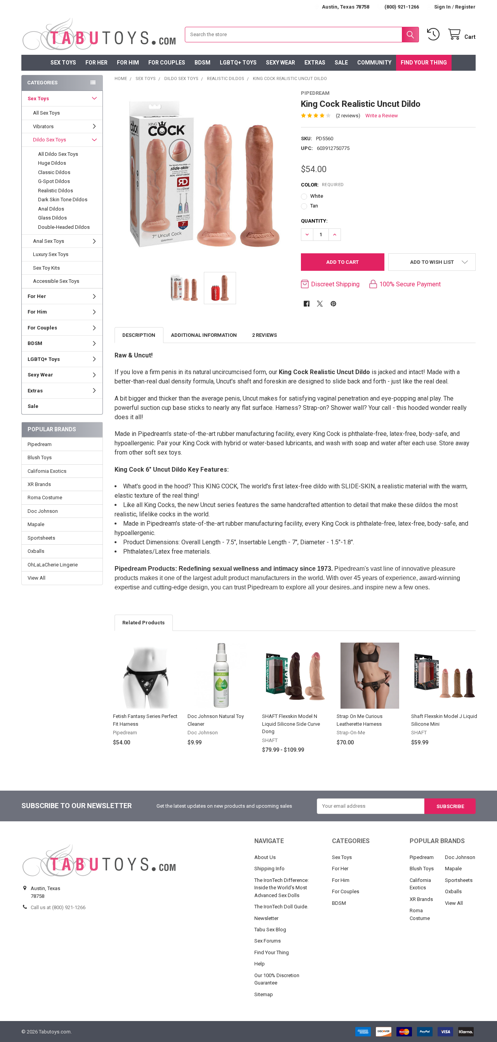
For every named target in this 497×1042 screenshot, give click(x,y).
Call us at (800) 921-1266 (58, 907)
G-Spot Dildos (54, 181)
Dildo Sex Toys (49, 140)
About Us (265, 857)
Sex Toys (63, 62)
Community (374, 62)
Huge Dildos (52, 163)
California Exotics (47, 471)
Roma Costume (45, 497)
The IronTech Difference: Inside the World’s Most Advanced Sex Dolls (281, 887)
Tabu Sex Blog (270, 929)
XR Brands (39, 484)
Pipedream (40, 444)
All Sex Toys (46, 113)
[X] (319, 303)
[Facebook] (306, 303)
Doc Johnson (43, 511)
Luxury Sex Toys (50, 254)
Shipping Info (269, 868)
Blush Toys (40, 457)
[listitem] (202, 177)
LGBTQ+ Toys (238, 62)
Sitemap (263, 994)
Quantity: (314, 221)
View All (36, 578)
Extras (314, 62)
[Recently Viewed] (434, 34)
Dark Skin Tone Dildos (62, 199)
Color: (322, 185)
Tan (314, 206)
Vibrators (43, 126)
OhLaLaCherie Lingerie (53, 565)
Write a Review (381, 115)
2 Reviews (264, 335)
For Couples (166, 62)
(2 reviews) (348, 115)
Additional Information (204, 335)
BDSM (202, 62)
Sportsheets (41, 538)
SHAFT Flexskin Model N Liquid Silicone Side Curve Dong (291, 723)
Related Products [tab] (143, 623)
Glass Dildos (52, 218)
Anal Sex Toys (48, 241)
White (316, 196)
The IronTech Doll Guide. (281, 907)
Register (465, 7)
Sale (341, 62)
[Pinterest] (333, 303)
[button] (432, 262)
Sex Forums (267, 941)
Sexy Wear (280, 62)
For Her (96, 62)
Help (259, 964)
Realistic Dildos (55, 190)
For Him (128, 62)
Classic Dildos (54, 172)
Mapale (36, 524)
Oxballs (36, 551)
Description (138, 335)
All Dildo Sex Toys (58, 154)
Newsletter (266, 918)
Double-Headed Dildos (64, 227)
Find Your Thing (424, 62)
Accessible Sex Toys (56, 281)
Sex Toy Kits (46, 268)
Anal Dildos (51, 209)
